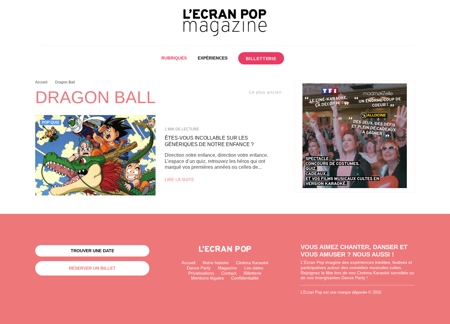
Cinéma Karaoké (252, 262)
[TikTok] (320, 58)
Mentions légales (207, 278)
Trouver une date (92, 250)
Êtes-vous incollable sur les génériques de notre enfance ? (209, 141)
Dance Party (199, 267)
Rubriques (174, 58)
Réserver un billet (92, 268)
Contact (228, 273)
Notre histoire (216, 262)
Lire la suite (179, 179)
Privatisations (201, 273)
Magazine (227, 267)
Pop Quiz (50, 122)
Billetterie (261, 58)
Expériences (212, 58)
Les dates (253, 267)
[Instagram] (308, 58)
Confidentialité (245, 278)
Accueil (188, 262)
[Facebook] (297, 58)
